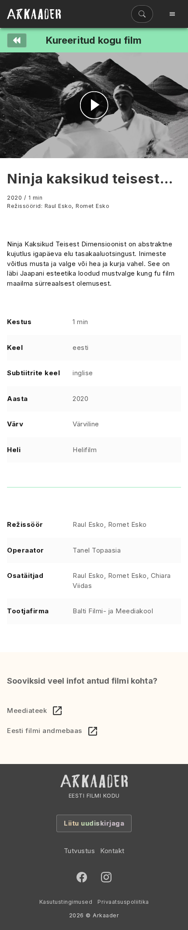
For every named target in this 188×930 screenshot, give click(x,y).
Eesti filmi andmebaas (44, 730)
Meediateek (27, 710)
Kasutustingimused (66, 902)
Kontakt (112, 851)
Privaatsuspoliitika (123, 902)
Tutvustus (79, 851)
